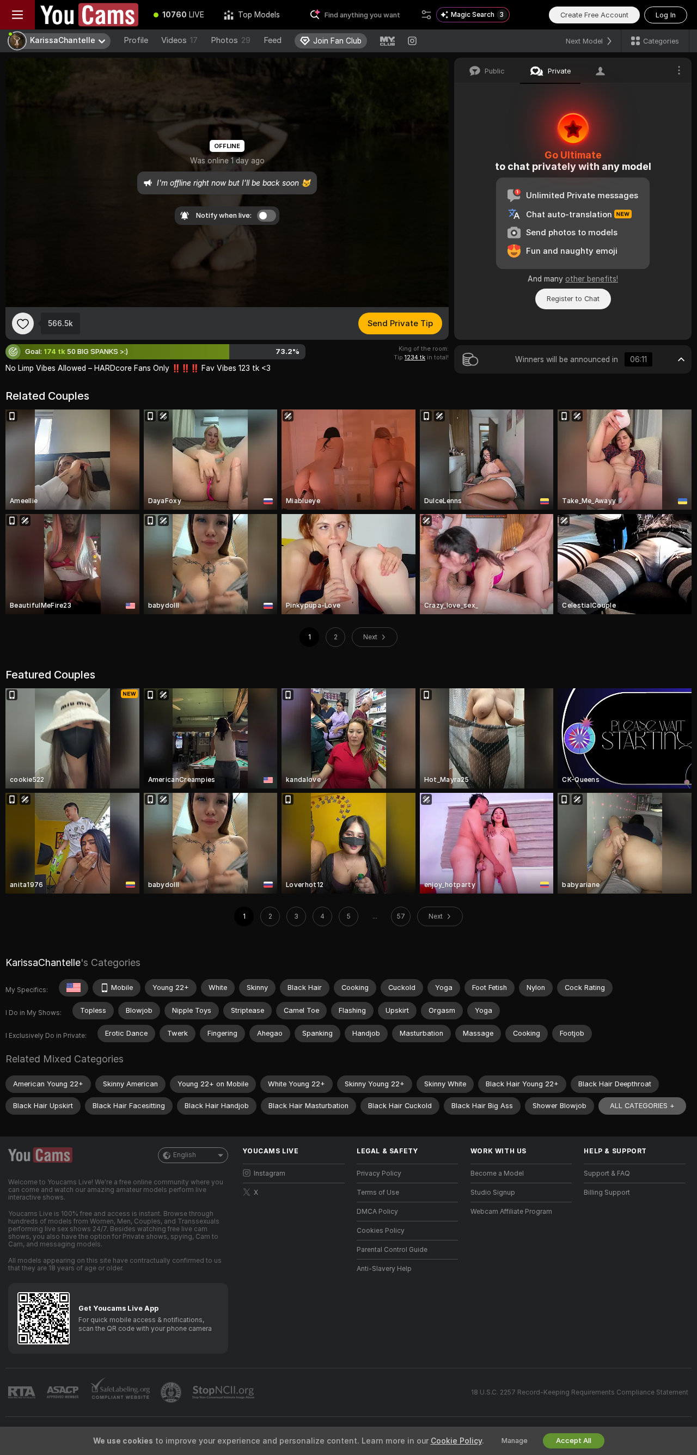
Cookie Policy (456, 1440)
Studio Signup (492, 1192)
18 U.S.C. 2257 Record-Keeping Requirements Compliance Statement (579, 1392)
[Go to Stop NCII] (224, 1392)
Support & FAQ (607, 1173)
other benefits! (591, 278)
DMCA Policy (377, 1211)
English (184, 1155)
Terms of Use (378, 1192)
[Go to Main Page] (89, 14)
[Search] (426, 14)
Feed (273, 40)
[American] (73, 988)
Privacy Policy (379, 1173)
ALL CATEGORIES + (642, 1106)
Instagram (269, 1173)
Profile (136, 40)
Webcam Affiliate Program (511, 1211)
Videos (179, 40)
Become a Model (497, 1173)
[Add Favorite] (23, 323)
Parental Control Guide (392, 1250)
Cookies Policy (381, 1230)
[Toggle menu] (17, 14)
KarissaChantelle (43, 962)
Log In (666, 15)
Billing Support (607, 1192)
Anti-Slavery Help (384, 1269)
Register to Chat (573, 299)
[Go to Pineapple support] (172, 1392)
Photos (230, 40)
